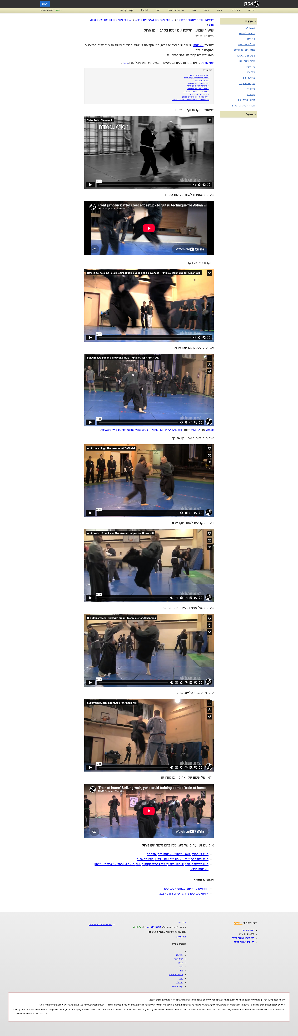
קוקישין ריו (249, 78)
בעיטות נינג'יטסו (246, 55)
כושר (206, 10)
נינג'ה (125, 63)
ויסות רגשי (235, 10)
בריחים (251, 39)
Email (147, 927)
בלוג (158, 10)
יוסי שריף (201, 36)
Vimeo (210, 430)
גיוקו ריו (251, 89)
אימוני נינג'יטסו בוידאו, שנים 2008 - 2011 (183, 893)
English (144, 10)
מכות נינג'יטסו (247, 61)
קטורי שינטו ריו (246, 100)
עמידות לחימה (247, 33)
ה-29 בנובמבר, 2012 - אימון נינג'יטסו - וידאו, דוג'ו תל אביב (172, 859)
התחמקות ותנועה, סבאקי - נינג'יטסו (186, 888)
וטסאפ (58, 10)
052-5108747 (46, 10)
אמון (194, 10)
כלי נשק (250, 66)
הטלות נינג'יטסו (246, 44)
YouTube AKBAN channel (100, 924)
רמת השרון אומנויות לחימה (243, 938)
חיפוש (45, 3)
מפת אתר (181, 922)
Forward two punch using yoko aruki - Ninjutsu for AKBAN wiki (142, 430)
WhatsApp (138, 927)
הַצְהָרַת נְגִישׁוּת (126, 10)
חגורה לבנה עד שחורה (242, 105)
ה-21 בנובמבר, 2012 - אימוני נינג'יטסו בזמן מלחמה (177, 854)
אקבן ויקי (250, 27)
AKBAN (196, 430)
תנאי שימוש (181, 937)
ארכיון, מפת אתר (176, 10)
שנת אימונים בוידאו (244, 50)
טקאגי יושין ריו (247, 83)
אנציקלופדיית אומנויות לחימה (195, 20)
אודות (219, 10)
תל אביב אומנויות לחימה (244, 942)
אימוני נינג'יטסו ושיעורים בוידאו (154, 20)
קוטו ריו (251, 94)
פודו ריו (251, 72)
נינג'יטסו (252, 10)
